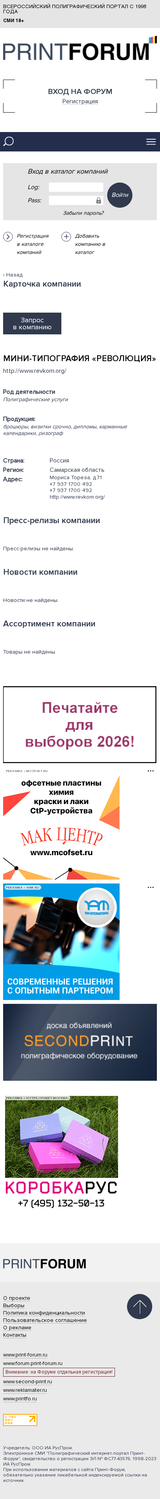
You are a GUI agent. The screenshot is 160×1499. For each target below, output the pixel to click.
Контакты (14, 1335)
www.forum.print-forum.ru (33, 1363)
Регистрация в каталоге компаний (33, 244)
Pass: (34, 200)
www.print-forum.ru (25, 1354)
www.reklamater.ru (25, 1390)
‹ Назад (13, 274)
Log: (33, 187)
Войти (119, 195)
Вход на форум (80, 92)
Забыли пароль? (83, 213)
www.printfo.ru (20, 1398)
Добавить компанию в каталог (90, 244)
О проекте (16, 1298)
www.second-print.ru (27, 1381)
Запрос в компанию (32, 323)
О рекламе (17, 1327)
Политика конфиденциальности (44, 1312)
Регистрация (80, 100)
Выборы (13, 1305)
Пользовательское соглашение (45, 1320)
